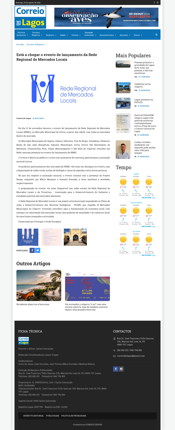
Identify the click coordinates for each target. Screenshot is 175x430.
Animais (124, 35)
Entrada (20, 44)
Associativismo (107, 35)
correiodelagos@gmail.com (131, 355)
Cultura (74, 35)
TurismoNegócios (36, 33)
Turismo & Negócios (35, 44)
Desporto (50, 35)
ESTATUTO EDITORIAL (33, 416)
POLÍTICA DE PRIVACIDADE (73, 416)
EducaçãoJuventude (89, 33)
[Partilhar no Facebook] (32, 250)
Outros (137, 35)
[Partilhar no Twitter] (38, 250)
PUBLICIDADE (52, 416)
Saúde (62, 35)
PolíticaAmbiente (21, 33)
